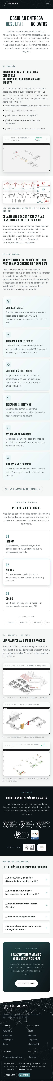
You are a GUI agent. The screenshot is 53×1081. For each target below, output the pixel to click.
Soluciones (7, 1035)
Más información (25, 1069)
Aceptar (24, 1075)
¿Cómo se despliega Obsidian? (21, 916)
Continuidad (33, 1044)
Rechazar (10, 1075)
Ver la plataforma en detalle (21, 489)
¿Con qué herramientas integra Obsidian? (21, 905)
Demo (5, 1044)
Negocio (32, 1035)
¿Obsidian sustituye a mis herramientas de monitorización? (22, 892)
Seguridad (32, 1039)
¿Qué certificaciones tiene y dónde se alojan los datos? (23, 928)
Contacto (32, 1057)
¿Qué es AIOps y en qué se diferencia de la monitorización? (21, 879)
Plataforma (7, 1031)
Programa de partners (12, 1057)
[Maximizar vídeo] (47, 139)
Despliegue (8, 1039)
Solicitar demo (26, 983)
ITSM (30, 1031)
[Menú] (47, 4)
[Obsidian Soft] (11, 4)
